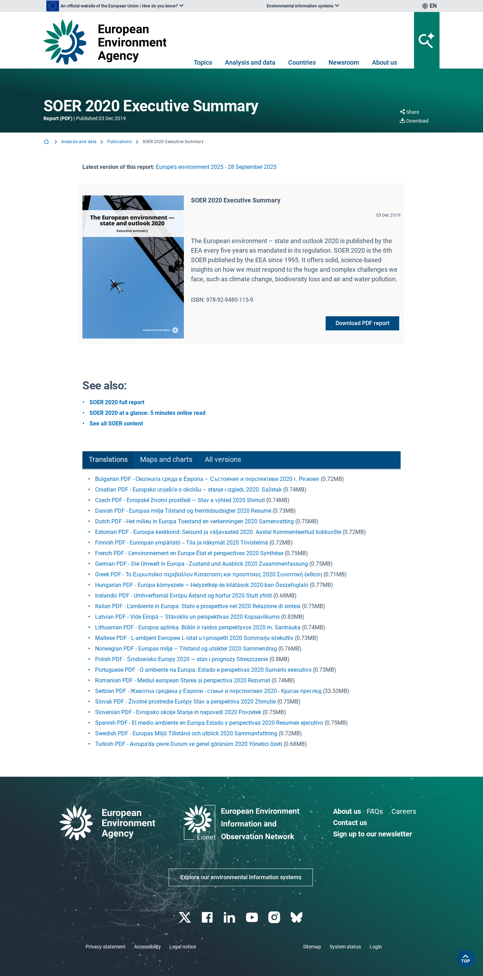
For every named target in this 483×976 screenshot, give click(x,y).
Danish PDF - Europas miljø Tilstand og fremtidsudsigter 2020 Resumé (183, 510)
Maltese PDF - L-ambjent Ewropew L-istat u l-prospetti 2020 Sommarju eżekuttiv (194, 638)
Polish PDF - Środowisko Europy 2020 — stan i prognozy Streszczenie (181, 659)
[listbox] (114, 6)
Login (375, 946)
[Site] (107, 42)
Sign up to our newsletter (372, 834)
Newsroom (343, 62)
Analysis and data (250, 62)
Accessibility (147, 946)
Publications (119, 141)
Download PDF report (362, 323)
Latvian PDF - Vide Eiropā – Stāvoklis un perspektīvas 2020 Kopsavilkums (187, 616)
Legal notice (182, 946)
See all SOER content (116, 423)
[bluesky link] (297, 917)
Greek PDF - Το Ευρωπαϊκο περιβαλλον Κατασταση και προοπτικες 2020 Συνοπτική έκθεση (208, 574)
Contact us (350, 822)
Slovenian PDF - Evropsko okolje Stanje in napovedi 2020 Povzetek (178, 712)
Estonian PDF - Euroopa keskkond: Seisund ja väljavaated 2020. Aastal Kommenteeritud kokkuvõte (218, 532)
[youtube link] (253, 917)
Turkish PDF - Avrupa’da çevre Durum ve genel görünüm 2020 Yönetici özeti (188, 744)
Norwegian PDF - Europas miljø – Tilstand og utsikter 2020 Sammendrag (186, 648)
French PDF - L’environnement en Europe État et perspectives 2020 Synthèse (189, 553)
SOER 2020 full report (116, 402)
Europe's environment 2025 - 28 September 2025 (216, 167)
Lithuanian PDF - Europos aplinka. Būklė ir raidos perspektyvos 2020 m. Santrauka (198, 627)
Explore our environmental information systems (240, 877)
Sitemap (312, 946)
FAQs (375, 811)
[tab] (108, 460)
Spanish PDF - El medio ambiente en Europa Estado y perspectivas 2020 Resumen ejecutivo (209, 722)
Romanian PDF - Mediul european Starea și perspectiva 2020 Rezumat (182, 680)
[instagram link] (275, 917)
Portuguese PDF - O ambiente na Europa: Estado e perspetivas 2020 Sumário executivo (203, 669)
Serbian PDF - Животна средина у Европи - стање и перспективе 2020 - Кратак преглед (208, 691)
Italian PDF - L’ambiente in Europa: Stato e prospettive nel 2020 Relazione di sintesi (198, 606)
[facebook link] (208, 917)
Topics (203, 62)
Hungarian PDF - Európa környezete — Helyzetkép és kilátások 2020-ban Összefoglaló (201, 585)
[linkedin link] (230, 917)
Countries (302, 62)
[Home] (47, 142)
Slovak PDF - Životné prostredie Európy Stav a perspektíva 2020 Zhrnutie (185, 701)
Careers (403, 811)
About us (384, 62)
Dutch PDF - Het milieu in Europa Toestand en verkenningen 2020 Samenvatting (194, 521)
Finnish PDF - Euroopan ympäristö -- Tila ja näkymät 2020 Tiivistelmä (181, 542)
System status (345, 946)
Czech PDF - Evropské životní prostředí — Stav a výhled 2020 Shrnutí (180, 500)
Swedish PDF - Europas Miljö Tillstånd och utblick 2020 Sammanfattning (186, 733)
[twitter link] (185, 917)
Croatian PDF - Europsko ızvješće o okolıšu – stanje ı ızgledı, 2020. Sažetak (188, 489)
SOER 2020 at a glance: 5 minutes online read (147, 413)
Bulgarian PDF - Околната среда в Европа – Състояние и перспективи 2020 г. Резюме (207, 479)
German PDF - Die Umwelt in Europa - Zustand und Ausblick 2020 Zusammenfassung (201, 563)
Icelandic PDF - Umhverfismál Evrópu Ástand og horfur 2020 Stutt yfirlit (183, 595)
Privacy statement (106, 946)
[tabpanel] (241, 611)
